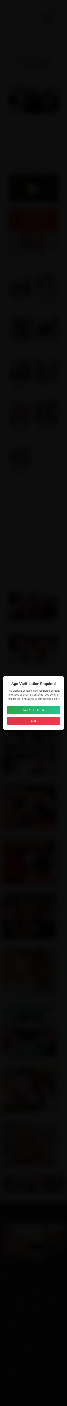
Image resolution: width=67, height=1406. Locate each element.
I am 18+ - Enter (33, 710)
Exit (33, 720)
